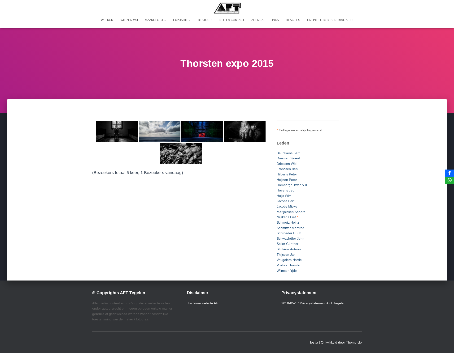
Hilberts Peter (287, 174)
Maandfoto (154, 20)
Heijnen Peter (287, 180)
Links (275, 20)
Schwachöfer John (290, 238)
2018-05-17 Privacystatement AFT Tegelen (313, 303)
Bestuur (205, 20)
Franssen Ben (287, 169)
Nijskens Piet (286, 217)
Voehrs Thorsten (289, 265)
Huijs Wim (284, 196)
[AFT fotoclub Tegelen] (227, 8)
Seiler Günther (287, 244)
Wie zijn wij (129, 20)
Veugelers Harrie (289, 260)
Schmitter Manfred (290, 228)
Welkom (107, 20)
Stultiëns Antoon (289, 249)
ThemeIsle (354, 342)
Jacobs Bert (285, 201)
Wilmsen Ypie (287, 270)
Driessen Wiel (287, 164)
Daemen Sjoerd (288, 158)
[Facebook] (449, 173)
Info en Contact (231, 20)
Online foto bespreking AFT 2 (330, 20)
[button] (165, 20)
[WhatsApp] (449, 180)
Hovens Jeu (285, 190)
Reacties (293, 20)
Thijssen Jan (286, 254)
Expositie (180, 20)
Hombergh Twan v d (292, 185)
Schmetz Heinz (288, 222)
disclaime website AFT (203, 303)
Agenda (257, 20)
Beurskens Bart (288, 153)
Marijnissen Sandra (291, 212)
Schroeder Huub (289, 233)
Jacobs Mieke (287, 206)
